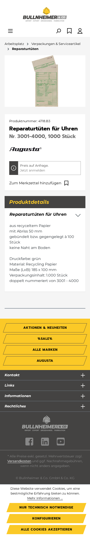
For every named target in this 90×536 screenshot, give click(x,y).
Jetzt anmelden (32, 170)
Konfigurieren (46, 518)
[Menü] (10, 31)
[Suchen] (58, 31)
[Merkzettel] (69, 31)
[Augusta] (25, 149)
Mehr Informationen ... (45, 498)
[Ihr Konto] (80, 31)
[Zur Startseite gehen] (45, 15)
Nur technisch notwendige (46, 507)
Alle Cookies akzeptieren (46, 529)
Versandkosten (19, 461)
